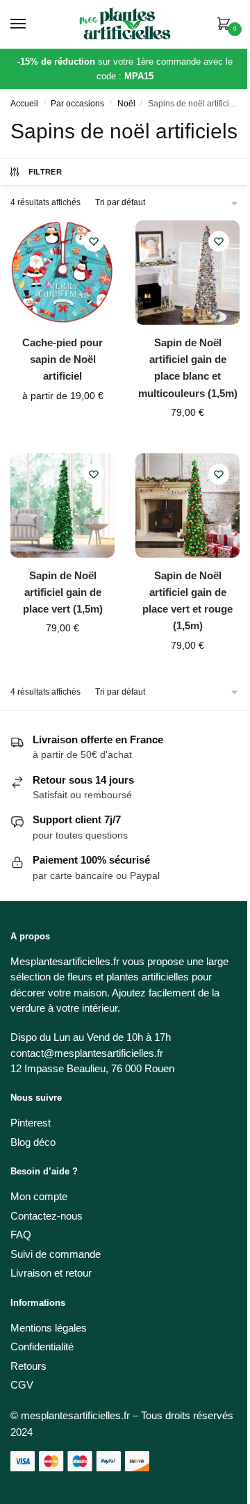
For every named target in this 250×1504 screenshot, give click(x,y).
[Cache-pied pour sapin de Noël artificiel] (62, 272)
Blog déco (33, 1142)
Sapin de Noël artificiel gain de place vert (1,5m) (63, 592)
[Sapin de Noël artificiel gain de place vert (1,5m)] (62, 505)
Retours (28, 1366)
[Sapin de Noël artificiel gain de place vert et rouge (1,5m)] (187, 505)
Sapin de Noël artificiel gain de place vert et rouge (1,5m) (187, 600)
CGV (21, 1385)
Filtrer (45, 172)
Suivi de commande (55, 1254)
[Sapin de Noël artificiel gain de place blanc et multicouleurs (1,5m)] (187, 272)
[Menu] (31, 24)
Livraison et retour (51, 1273)
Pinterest (30, 1123)
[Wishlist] (93, 241)
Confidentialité (42, 1346)
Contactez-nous (46, 1216)
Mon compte (38, 1196)
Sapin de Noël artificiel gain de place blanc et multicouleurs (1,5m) (188, 368)
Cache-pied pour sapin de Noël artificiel (62, 359)
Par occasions (77, 103)
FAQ (20, 1234)
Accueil (24, 103)
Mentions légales (48, 1328)
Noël (126, 103)
